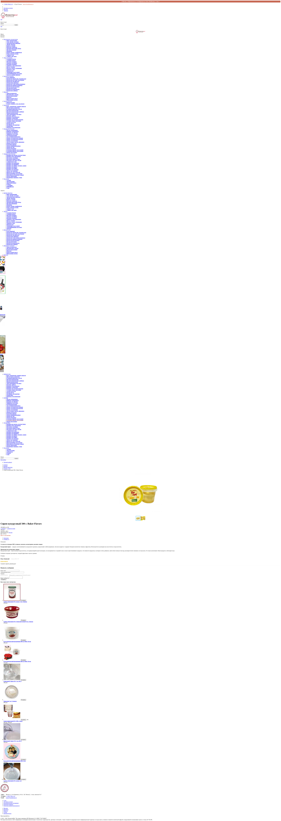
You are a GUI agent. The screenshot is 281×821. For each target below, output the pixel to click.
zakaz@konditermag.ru (28, 4)
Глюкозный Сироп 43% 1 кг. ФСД (12, 681)
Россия (10, 532)
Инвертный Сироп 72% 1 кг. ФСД (13, 741)
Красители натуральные (12, 86)
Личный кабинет (8, 462)
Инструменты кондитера (13, 107)
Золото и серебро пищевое (13, 74)
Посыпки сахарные (11, 64)
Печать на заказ (10, 102)
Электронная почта (5, 572)
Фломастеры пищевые (12, 82)
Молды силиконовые (12, 130)
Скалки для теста (11, 122)
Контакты (6, 809)
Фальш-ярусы (10, 123)
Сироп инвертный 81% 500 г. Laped (13, 721)
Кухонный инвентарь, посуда (14, 109)
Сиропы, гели (10, 55)
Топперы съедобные (11, 63)
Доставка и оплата (8, 801)
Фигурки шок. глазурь (12, 94)
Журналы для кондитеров (13, 127)
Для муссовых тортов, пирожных (15, 142)
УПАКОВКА (7, 423)
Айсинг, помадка (10, 44)
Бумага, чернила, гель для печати (15, 103)
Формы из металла (11, 143)
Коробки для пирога (11, 167)
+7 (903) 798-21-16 (8, 4)
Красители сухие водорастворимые (15, 84)
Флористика (9, 126)
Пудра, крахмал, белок (12, 53)
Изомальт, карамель (11, 47)
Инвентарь (6, 105)
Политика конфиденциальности (12, 805)
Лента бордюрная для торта (13, 114)
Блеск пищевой (10, 77)
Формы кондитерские (9, 128)
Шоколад (6, 92)
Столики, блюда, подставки (13, 121)
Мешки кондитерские (12, 113)
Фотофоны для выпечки (12, 125)
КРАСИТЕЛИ (7, 230)
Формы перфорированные (13, 146)
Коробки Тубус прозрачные (13, 156)
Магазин (6, 808)
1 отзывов (3, 528)
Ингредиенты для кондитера (11, 39)
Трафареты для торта (12, 134)
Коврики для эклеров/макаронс (14, 119)
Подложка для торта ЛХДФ (13, 160)
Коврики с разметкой (12, 118)
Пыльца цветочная (11, 88)
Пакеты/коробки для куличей (14, 173)
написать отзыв (11, 528)
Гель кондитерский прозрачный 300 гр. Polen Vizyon (17, 661)
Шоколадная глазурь (12, 100)
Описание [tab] (6, 538)
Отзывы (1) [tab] (6, 539)
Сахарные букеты (11, 59)
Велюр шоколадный (11, 96)
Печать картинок (8, 101)
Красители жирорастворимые (14, 85)
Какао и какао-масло (12, 98)
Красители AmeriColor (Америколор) (16, 78)
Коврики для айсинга (12, 132)
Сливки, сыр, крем (11, 56)
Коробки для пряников (12, 164)
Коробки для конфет (11, 168)
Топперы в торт (10, 69)
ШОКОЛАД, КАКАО (9, 245)
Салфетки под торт (11, 161)
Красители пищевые (9, 76)
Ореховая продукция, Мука (13, 48)
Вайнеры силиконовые (12, 131)
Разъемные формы (11, 144)
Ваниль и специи (10, 46)
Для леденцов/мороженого (13, 136)
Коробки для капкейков (12, 163)
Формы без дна (10, 147)
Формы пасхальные (11, 152)
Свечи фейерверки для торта (14, 73)
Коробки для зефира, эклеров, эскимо (16, 165)
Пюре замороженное (11, 40)
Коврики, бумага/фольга (12, 117)
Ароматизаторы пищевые (13, 43)
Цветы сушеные (10, 67)
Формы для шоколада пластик (14, 139)
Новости (6, 810)
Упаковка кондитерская (9, 153)
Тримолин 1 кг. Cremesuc (10, 701)
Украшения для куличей (13, 72)
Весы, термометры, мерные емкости (16, 106)
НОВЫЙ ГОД (10, 186)
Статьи (5, 812)
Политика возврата (8, 804)
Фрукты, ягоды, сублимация (14, 68)
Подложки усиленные (12, 157)
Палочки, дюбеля (11, 115)
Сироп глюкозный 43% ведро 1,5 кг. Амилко (15, 601)
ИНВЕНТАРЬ (7, 374)
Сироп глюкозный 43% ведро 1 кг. (13, 780)
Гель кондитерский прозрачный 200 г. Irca (15, 761)
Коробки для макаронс (12, 169)
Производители (7, 813)
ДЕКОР (5, 211)
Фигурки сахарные (11, 61)
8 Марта (8, 184)
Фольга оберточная (11, 176)
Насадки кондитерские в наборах (15, 111)
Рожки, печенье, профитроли (14, 52)
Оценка (2, 573)
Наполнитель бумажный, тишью (15, 175)
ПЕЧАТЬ (6, 255)
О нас (5, 800)
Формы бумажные (11, 148)
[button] (1, 19)
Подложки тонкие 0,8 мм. (13, 159)
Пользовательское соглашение (11, 803)
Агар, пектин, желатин (12, 42)
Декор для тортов (8, 57)
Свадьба (8, 180)
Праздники (6, 179)
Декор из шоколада (11, 93)
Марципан (9, 51)
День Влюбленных (11, 182)
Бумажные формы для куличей (14, 150)
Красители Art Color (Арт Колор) (15, 80)
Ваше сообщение (5, 578)
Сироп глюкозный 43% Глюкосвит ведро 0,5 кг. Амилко (18, 621)
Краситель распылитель (12, 89)
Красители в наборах (12, 90)
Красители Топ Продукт (12, 81)
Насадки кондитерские (12, 110)
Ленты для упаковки (12, 171)
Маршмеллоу (10, 71)
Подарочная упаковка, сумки (14, 177)
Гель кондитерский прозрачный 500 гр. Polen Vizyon (17, 641)
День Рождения (10, 181)
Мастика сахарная (11, 49)
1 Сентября (9, 185)
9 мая (7, 188)
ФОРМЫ (6, 398)
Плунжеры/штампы (11, 135)
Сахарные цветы (11, 60)
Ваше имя (3, 570)
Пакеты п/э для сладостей (13, 172)
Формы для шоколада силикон (14, 138)
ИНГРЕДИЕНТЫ (8, 193)
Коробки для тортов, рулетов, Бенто (16, 155)
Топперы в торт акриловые (13, 65)
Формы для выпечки (12, 140)
